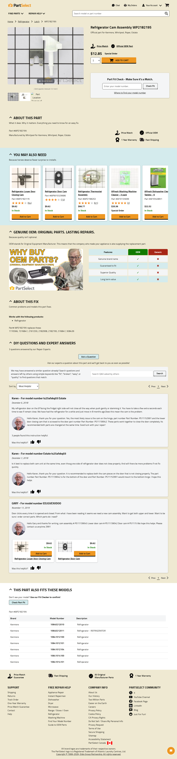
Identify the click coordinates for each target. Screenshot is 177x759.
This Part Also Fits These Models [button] (43, 589)
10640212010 (57, 624)
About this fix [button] (26, 301)
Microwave (53, 706)
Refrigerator (23, 21)
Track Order (13, 699)
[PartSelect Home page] (19, 5)
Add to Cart (121, 60)
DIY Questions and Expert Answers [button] (45, 343)
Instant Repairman (57, 695)
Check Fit (150, 85)
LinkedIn (138, 705)
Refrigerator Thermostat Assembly (90, 193)
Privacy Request (96, 724)
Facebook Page (141, 701)
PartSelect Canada (97, 742)
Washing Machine (56, 717)
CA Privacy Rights (96, 717)
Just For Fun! (140, 714)
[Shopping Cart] (167, 5)
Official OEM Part (124, 46)
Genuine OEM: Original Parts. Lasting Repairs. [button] (54, 232)
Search (160, 373)
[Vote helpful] (32, 441)
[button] (16, 13)
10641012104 (57, 649)
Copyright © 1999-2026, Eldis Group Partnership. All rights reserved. (88, 754)
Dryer (50, 703)
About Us (92, 692)
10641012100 (57, 636)
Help (10, 713)
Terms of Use (94, 728)
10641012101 (57, 643)
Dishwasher (53, 699)
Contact (11, 710)
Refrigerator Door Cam (56, 191)
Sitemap (92, 735)
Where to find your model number (130, 92)
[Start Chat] (171, 751)
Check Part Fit (18, 602)
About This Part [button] (28, 117)
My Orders (132, 5)
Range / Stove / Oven (58, 710)
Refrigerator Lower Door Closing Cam (23, 193)
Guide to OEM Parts (57, 724)
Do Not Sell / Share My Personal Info (105, 721)
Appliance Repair (56, 692)
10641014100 (57, 655)
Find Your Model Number (59, 721)
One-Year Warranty (17, 703)
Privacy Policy (94, 710)
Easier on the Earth (97, 703)
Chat (118, 5)
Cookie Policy (94, 713)
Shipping (12, 692)
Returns (11, 695)
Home (10, 21)
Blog (136, 709)
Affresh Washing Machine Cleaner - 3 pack (123, 193)
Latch (37, 21)
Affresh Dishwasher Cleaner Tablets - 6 (158, 193)
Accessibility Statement (99, 739)
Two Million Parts (96, 699)
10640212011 (57, 630)
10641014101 (57, 661)
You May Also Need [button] (30, 154)
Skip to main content (88, 28)
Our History (94, 695)
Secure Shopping (96, 732)
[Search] (166, 14)
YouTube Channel (142, 697)
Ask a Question (88, 356)
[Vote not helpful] (39, 441)
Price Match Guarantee (18, 706)
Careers (92, 706)
